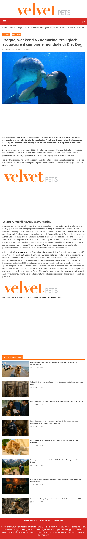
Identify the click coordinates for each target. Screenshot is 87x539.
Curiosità (6, 35)
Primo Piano (16, 35)
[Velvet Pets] (43, 9)
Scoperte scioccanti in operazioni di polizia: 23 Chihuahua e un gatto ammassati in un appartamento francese (54, 422)
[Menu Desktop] (4, 21)
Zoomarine (62, 245)
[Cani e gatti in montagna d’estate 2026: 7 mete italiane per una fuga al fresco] (15, 467)
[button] (83, 21)
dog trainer (23, 252)
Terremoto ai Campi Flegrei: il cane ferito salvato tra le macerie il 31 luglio (57, 499)
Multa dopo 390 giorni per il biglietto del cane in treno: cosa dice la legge (56, 401)
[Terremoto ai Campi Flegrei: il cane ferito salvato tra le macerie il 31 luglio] (15, 506)
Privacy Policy (30, 520)
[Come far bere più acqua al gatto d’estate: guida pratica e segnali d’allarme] (15, 447)
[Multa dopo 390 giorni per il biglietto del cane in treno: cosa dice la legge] (15, 408)
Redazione (58, 520)
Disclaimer (45, 520)
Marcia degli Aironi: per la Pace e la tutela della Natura (38, 297)
